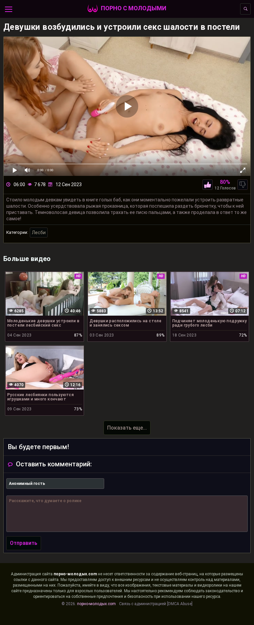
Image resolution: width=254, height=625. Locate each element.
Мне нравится (207, 185)
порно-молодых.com (75, 574)
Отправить (23, 543)
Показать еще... (127, 428)
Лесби (39, 232)
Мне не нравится (242, 185)
